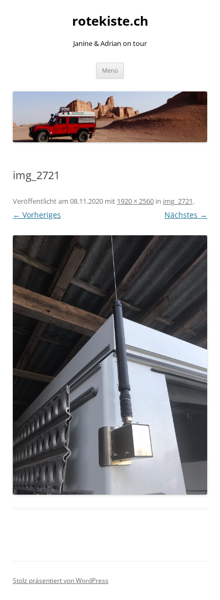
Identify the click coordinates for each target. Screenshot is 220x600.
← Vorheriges (37, 215)
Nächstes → (185, 215)
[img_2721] (110, 365)
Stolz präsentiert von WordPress (60, 580)
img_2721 (178, 201)
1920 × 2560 (135, 201)
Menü (110, 70)
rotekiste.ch (110, 21)
